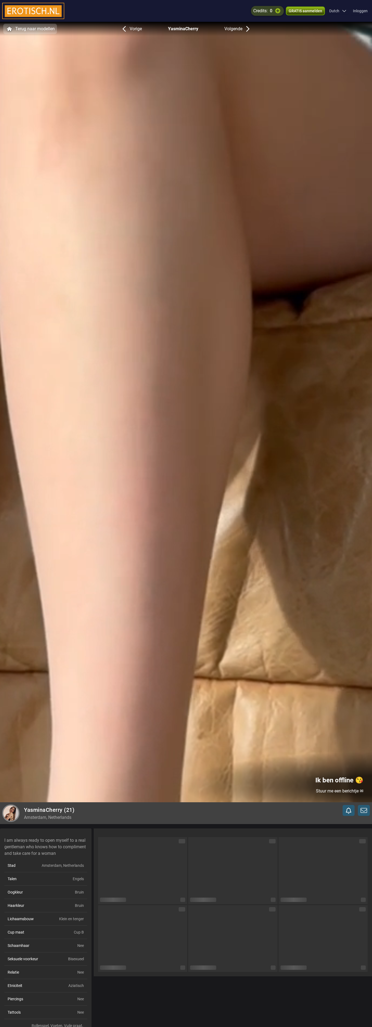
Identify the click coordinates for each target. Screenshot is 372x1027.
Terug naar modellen (35, 28)
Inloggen (360, 11)
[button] (338, 11)
